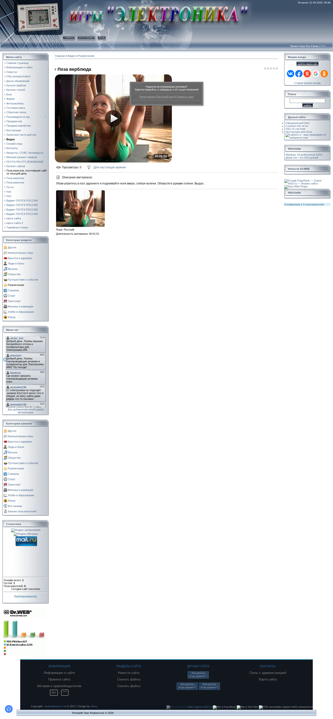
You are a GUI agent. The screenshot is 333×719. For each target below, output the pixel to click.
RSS (323, 46)
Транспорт (14, 301)
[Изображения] (80, 208)
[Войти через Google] (316, 74)
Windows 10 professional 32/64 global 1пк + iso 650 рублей (303, 156)
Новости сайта (128, 673)
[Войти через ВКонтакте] (290, 73)
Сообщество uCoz (296, 125)
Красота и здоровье (20, 258)
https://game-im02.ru (200, 706)
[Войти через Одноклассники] (324, 73)
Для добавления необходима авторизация (26, 411)
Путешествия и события (23, 279)
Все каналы (15, 506)
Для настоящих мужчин (110, 167)
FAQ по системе (295, 128)
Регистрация (147, 96)
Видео (71, 55)
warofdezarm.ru (55, 706)
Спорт (11, 295)
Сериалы (13, 290)
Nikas (94, 706)
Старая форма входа (307, 82)
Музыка (12, 268)
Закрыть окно (185, 96)
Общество (14, 274)
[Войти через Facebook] (299, 73)
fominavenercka (25, 596)
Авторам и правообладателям (59, 686)
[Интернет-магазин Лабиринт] (307, 134)
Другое (12, 247)
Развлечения (16, 285)
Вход (101, 37)
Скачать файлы (128, 679)
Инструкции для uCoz (298, 131)
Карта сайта (268, 679)
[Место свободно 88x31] (198, 677)
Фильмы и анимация (20, 306)
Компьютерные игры (20, 252)
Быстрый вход (166, 96)
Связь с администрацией (267, 673)
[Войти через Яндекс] (307, 73)
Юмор (11, 317)
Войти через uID (307, 63)
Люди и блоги (16, 263)
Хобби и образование (21, 311)
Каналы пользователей (22, 511)
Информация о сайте (59, 673)
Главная (68, 37)
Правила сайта (59, 679)
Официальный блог (297, 123)
